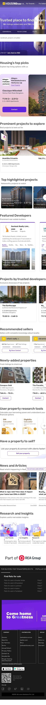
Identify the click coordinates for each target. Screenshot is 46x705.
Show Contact (16, 350)
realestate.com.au (26, 637)
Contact (14, 109)
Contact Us (5, 653)
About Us (5, 640)
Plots (35, 31)
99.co (22, 643)
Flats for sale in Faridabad (13, 591)
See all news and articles (36, 469)
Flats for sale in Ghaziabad (13, 583)
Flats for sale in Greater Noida (14, 580)
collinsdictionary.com (27, 645)
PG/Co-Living (22, 31)
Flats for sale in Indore (12, 588)
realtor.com (24, 640)
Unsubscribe (6, 656)
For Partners (6, 643)
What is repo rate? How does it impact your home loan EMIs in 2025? (16, 493)
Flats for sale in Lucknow (12, 586)
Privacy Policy (6, 651)
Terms (4, 645)
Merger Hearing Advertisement (7, 659)
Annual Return (6, 648)
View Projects (15, 85)
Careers (4, 637)
